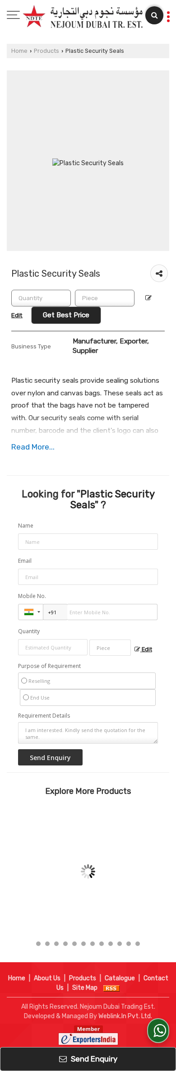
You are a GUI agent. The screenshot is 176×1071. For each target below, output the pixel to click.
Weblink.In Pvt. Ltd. (125, 1016)
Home (19, 50)
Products (46, 50)
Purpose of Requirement (49, 666)
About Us (47, 978)
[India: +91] (30, 612)
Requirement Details (44, 716)
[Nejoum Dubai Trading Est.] (83, 17)
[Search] (154, 15)
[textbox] (104, 298)
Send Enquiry (93, 1058)
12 (137, 943)
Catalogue (120, 978)
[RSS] (111, 988)
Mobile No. (32, 596)
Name (25, 525)
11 (128, 943)
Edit (146, 649)
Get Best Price (66, 315)
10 (119, 943)
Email (25, 561)
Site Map (84, 988)
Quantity (29, 631)
